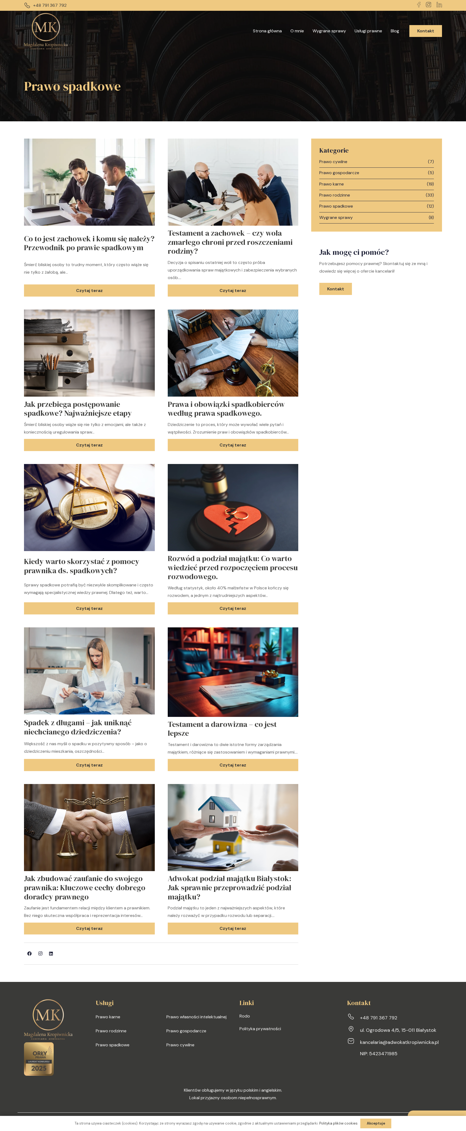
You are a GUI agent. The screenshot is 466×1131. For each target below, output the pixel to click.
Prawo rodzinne (334, 195)
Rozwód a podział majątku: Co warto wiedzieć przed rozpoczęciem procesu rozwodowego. (233, 567)
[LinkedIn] (51, 953)
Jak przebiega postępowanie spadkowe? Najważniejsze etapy (78, 408)
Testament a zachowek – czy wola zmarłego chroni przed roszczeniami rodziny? (230, 242)
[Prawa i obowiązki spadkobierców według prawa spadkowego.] (233, 313)
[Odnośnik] (46, 31)
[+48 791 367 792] (353, 1017)
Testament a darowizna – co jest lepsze (222, 728)
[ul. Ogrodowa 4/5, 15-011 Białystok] (353, 1030)
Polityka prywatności (260, 1029)
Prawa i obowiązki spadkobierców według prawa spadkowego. (226, 408)
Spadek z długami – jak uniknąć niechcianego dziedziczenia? (78, 727)
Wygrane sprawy (336, 217)
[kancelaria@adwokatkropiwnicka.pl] (353, 1042)
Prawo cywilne (333, 161)
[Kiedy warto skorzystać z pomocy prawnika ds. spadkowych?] (89, 467)
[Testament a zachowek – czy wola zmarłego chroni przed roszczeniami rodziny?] (233, 142)
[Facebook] (29, 953)
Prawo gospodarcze (339, 173)
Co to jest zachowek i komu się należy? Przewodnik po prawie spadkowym (89, 243)
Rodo (244, 1016)
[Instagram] (40, 953)
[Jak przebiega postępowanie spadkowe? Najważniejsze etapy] (89, 313)
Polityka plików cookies (338, 1123)
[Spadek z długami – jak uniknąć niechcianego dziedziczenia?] (89, 631)
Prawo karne (331, 184)
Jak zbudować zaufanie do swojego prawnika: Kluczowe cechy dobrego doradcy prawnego (84, 887)
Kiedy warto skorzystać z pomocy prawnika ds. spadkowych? (81, 566)
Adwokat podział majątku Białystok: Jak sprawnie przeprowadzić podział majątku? (229, 887)
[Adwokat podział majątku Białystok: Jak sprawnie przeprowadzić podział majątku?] (233, 787)
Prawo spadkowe (336, 206)
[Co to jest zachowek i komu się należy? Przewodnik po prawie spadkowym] (89, 142)
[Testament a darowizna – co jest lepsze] (233, 631)
